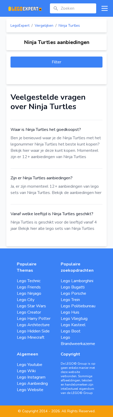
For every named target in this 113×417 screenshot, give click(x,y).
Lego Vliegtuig (74, 318)
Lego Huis (70, 312)
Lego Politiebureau (78, 306)
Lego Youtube (29, 365)
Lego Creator (29, 312)
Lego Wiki (26, 371)
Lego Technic (28, 281)
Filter (56, 62)
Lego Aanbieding (32, 383)
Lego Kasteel (73, 325)
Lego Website (30, 390)
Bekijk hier (20, 150)
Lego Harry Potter (33, 318)
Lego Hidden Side (33, 331)
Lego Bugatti (73, 287)
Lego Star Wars (31, 306)
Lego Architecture (33, 325)
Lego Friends (29, 287)
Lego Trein (70, 300)
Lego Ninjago (29, 293)
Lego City (25, 300)
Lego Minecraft (30, 337)
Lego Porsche (73, 293)
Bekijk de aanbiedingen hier (76, 193)
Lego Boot (70, 331)
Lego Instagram (31, 377)
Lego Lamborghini (77, 281)
